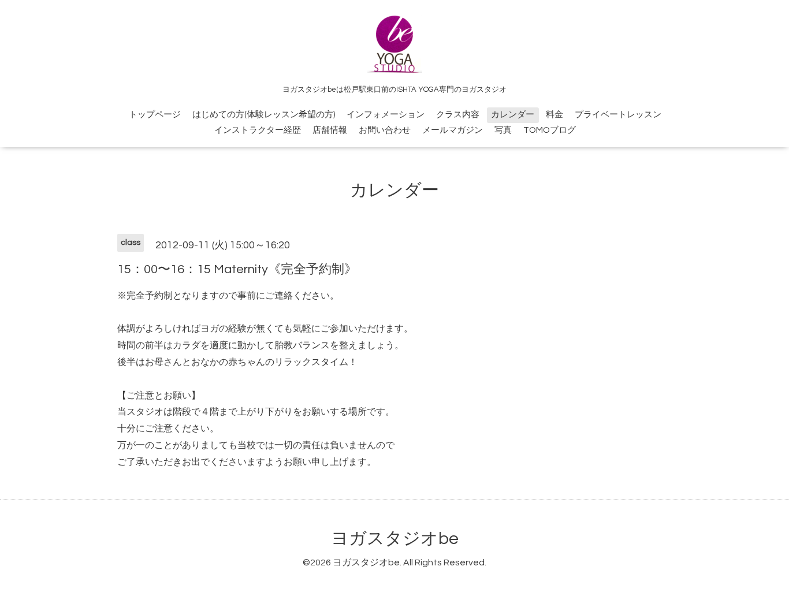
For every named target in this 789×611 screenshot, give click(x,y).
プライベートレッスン (618, 114)
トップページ (155, 114)
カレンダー (512, 114)
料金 (554, 114)
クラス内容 (457, 114)
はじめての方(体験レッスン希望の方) (263, 114)
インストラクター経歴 (257, 130)
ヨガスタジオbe (395, 538)
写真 (503, 130)
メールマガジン (452, 130)
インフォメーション (386, 114)
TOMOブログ (549, 130)
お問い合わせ (385, 130)
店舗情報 (329, 130)
